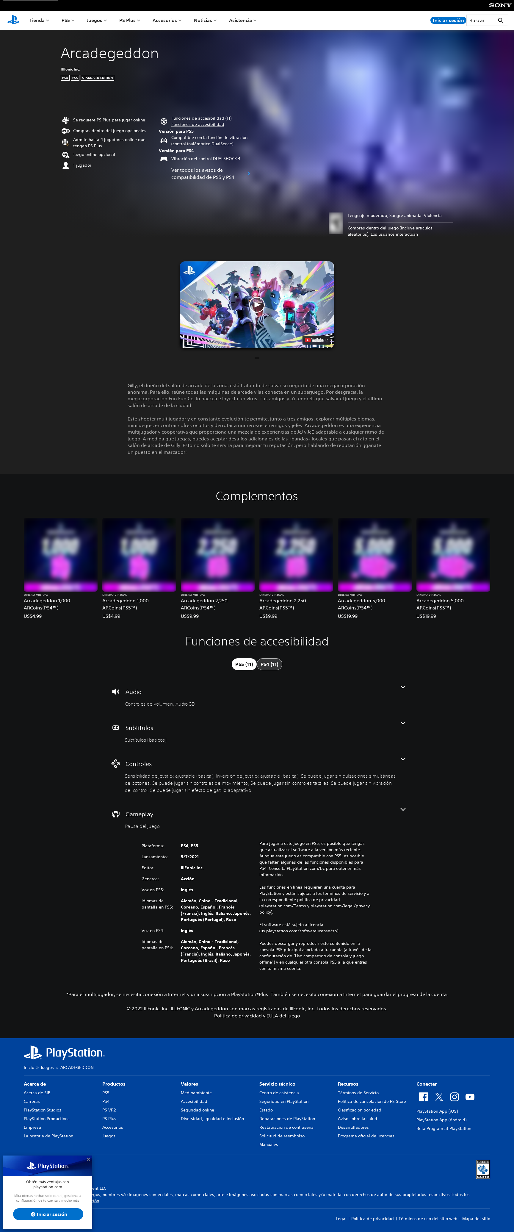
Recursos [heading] (348, 1084)
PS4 (105, 1101)
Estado (266, 1110)
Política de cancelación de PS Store (372, 1101)
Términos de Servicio (358, 1092)
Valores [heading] (189, 1084)
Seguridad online (197, 1110)
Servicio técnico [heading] (277, 1084)
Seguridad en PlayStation (283, 1101)
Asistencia (240, 20)
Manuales (268, 1144)
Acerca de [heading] (35, 1084)
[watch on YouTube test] (316, 340)
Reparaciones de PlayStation (287, 1118)
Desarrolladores (353, 1127)
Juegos (94, 20)
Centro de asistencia (279, 1092)
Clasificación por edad (359, 1110)
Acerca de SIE (37, 1092)
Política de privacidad (372, 1218)
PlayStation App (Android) (441, 1119)
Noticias (203, 20)
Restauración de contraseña (286, 1127)
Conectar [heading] (426, 1084)
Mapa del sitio (476, 1218)
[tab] (244, 664)
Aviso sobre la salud (357, 1118)
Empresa (32, 1127)
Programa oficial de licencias (366, 1136)
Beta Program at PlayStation (443, 1128)
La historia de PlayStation (48, 1136)
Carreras (32, 1101)
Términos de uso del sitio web (428, 1218)
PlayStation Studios (42, 1110)
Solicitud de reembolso (282, 1136)
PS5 (66, 20)
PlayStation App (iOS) (437, 1111)
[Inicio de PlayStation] (13, 20)
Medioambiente (196, 1092)
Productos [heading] (114, 1084)
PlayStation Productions (47, 1118)
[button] (197, 124)
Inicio (29, 1067)
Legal (341, 1218)
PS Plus (127, 20)
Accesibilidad (194, 1101)
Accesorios (165, 20)
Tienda (37, 20)
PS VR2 (109, 1110)
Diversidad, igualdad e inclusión (212, 1118)
